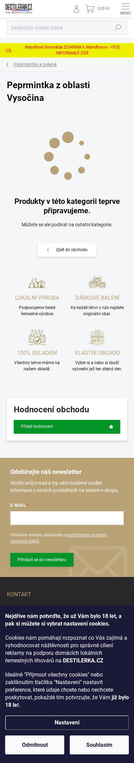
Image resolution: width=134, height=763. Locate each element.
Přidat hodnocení (37, 426)
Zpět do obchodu (72, 249)
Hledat (118, 27)
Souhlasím (99, 745)
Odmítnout (35, 745)
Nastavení (67, 722)
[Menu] (125, 8)
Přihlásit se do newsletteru (42, 559)
